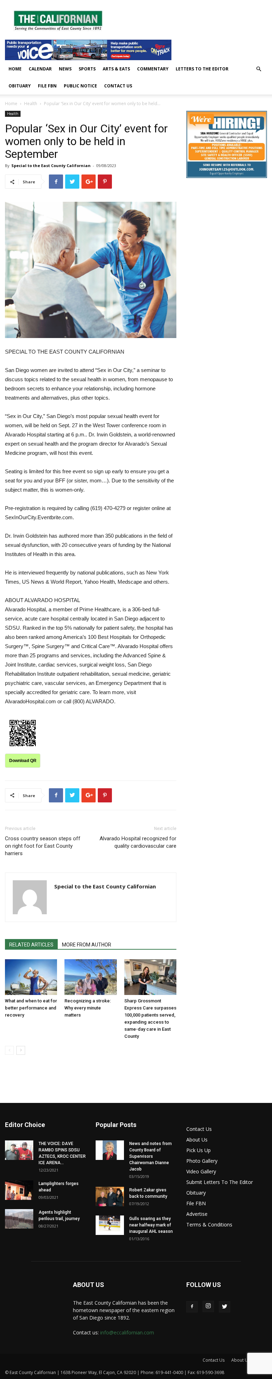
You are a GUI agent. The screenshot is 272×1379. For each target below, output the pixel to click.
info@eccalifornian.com (127, 1332)
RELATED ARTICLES (31, 945)
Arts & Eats (116, 69)
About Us (197, 1139)
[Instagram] (208, 1306)
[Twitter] (224, 1306)
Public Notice (80, 86)
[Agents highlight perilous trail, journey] (19, 1219)
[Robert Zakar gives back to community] (110, 1196)
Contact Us (118, 86)
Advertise (197, 1214)
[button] (258, 69)
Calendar (40, 69)
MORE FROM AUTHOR (86, 945)
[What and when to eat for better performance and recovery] (31, 977)
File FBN (47, 86)
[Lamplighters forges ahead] (19, 1190)
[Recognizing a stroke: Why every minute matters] (90, 977)
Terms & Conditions (209, 1224)
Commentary (153, 69)
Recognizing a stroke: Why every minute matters (87, 1008)
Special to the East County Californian (51, 165)
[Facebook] (192, 1306)
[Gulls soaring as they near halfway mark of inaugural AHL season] (110, 1225)
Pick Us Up (198, 1150)
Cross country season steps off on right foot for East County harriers (42, 846)
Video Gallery (201, 1171)
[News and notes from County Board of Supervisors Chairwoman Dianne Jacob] (110, 1150)
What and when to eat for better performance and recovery (31, 1008)
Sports (87, 69)
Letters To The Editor (202, 69)
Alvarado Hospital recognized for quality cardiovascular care (138, 842)
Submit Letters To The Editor (219, 1182)
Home (15, 69)
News (65, 69)
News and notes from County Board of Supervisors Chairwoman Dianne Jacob (150, 1156)
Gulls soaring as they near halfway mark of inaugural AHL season (151, 1225)
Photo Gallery (201, 1160)
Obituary (19, 86)
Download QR (22, 760)
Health (30, 104)
